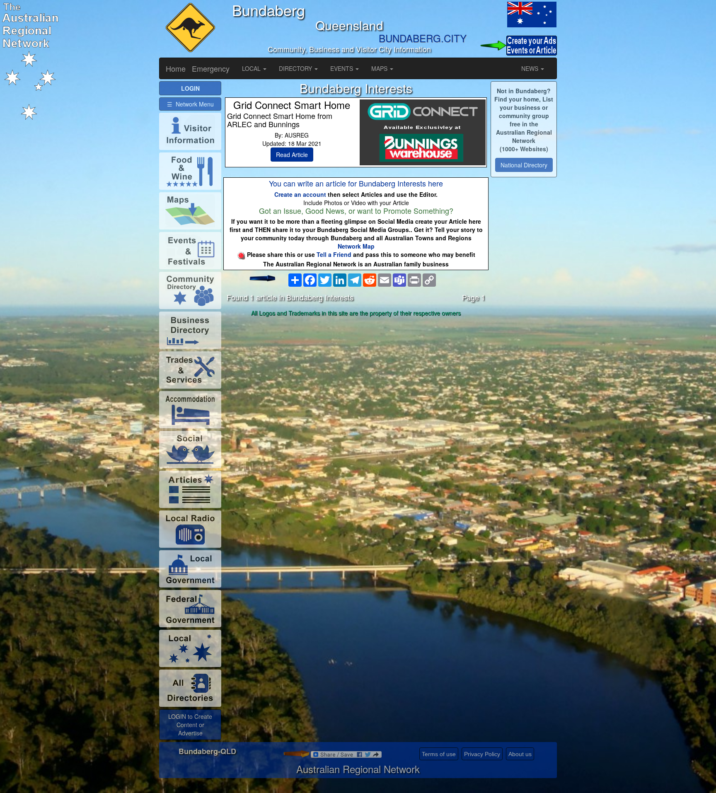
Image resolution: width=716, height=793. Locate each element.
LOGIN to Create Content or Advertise (190, 724)
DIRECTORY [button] (296, 68)
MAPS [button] (380, 68)
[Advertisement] (356, 385)
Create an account (300, 194)
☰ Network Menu (190, 104)
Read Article (292, 154)
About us (520, 754)
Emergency (211, 68)
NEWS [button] (530, 68)
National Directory (524, 165)
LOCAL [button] (252, 68)
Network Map (356, 246)
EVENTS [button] (342, 68)
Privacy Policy (482, 754)
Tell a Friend (334, 254)
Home (176, 68)
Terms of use (439, 754)
